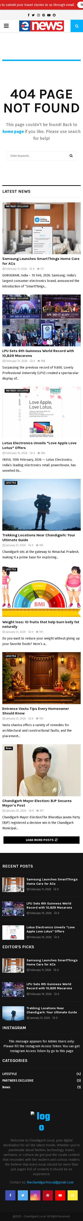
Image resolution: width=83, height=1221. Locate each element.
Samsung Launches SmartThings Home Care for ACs (52, 881)
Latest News (16, 191)
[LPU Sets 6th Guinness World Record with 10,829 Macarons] (41, 321)
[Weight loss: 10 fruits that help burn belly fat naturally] (41, 591)
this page (66, 1051)
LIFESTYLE (11, 483)
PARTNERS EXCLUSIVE (17, 206)
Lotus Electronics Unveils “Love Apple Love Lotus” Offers (51, 929)
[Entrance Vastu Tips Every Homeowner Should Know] (41, 678)
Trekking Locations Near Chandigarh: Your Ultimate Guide (52, 1010)
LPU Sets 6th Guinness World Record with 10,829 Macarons (49, 905)
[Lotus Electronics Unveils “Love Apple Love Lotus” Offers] (41, 413)
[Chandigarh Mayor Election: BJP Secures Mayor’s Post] (41, 770)
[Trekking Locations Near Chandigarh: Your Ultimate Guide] (41, 505)
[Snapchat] (73, 1195)
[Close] (79, 3)
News (9, 748)
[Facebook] (10, 1195)
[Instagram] (35, 1195)
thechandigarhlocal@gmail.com (50, 1182)
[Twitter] (23, 1195)
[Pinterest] (48, 1195)
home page (13, 131)
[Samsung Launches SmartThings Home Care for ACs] (41, 228)
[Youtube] (60, 1195)
